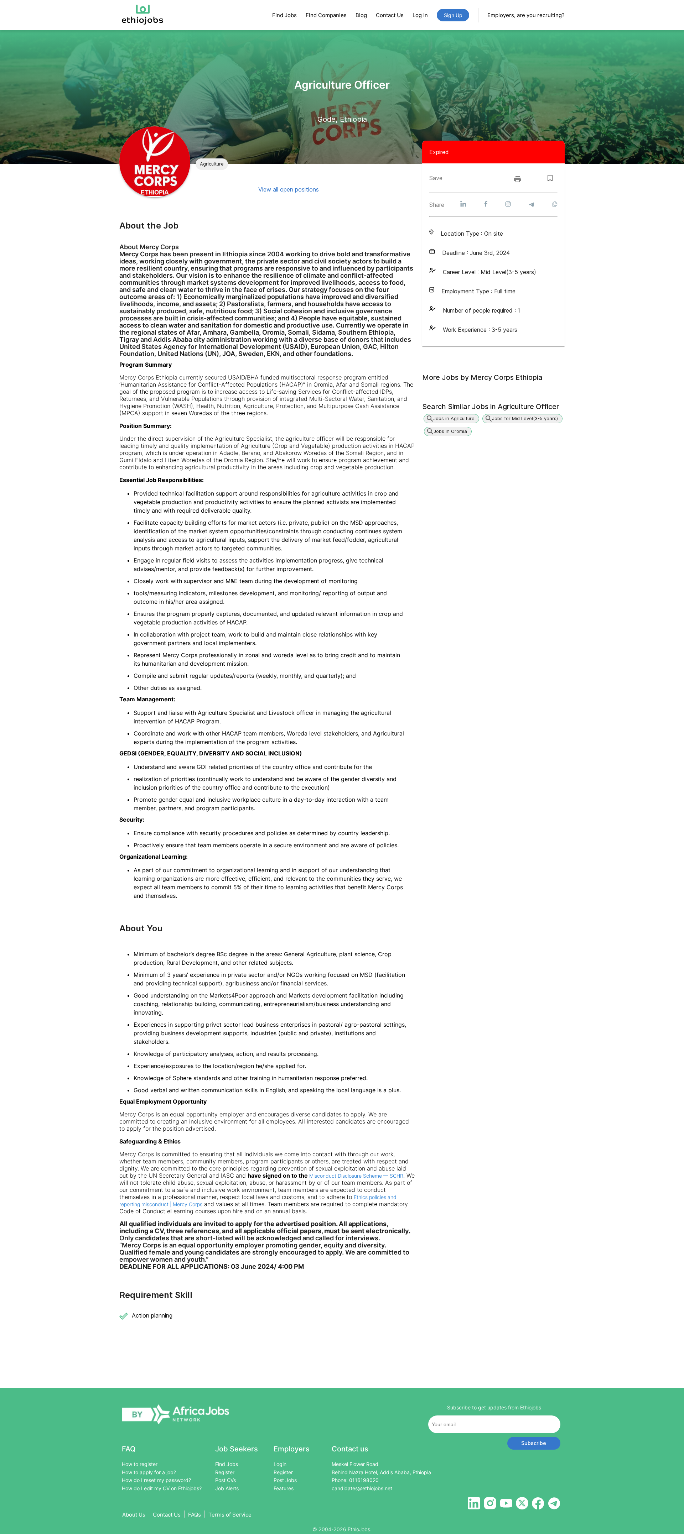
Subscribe (533, 1443)
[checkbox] (550, 178)
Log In (420, 15)
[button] (212, 164)
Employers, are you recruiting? (526, 15)
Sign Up (453, 15)
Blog (361, 15)
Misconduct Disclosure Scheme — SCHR (356, 1176)
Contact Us (390, 15)
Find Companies (326, 15)
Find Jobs (284, 15)
